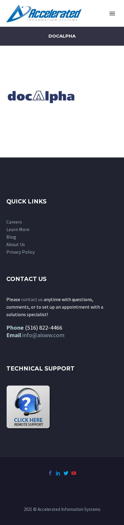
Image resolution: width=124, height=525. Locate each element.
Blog (11, 237)
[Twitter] (66, 473)
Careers (14, 222)
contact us (32, 299)
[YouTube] (73, 473)
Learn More (17, 229)
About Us (15, 244)
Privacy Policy (20, 252)
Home (87, 22)
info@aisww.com (43, 335)
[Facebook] (50, 473)
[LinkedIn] (58, 473)
